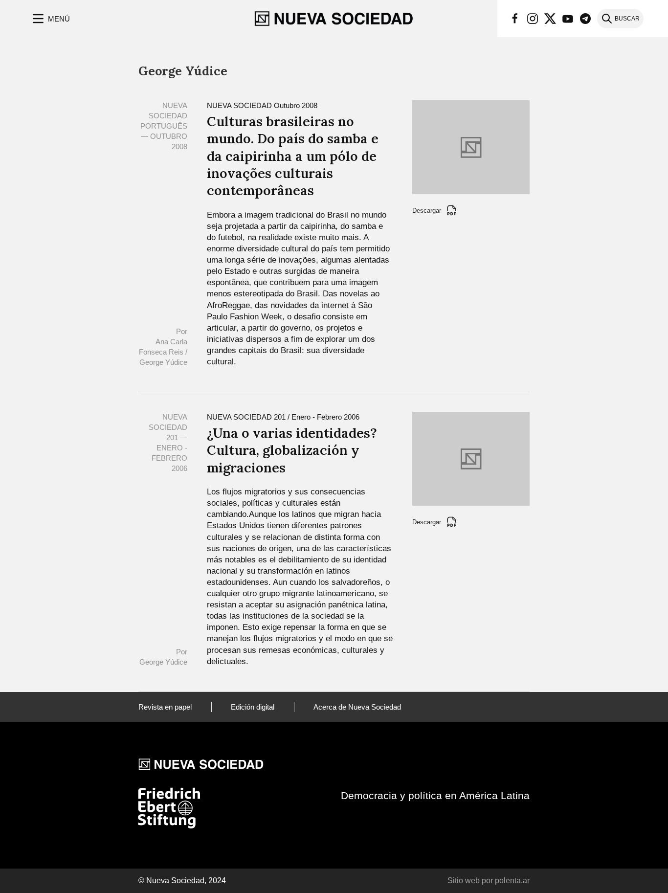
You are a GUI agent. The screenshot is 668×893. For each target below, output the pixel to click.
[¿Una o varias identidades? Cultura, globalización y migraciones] (471, 458)
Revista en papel (165, 707)
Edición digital (252, 707)
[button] (50, 18)
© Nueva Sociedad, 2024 (182, 880)
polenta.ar (512, 880)
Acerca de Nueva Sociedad (357, 707)
